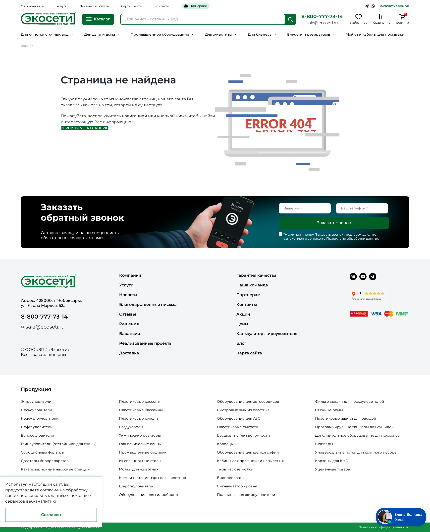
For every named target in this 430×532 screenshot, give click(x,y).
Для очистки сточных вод (44, 34)
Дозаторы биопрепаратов (45, 461)
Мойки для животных (138, 469)
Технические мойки (235, 469)
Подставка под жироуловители (246, 494)
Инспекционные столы (140, 461)
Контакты (162, 6)
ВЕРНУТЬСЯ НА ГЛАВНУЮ (85, 128)
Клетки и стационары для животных (152, 477)
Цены (242, 324)
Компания (130, 275)
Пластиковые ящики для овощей (345, 418)
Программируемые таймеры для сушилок (354, 427)
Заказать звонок (393, 6)
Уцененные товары (333, 469)
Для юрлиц (198, 6)
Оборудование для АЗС (238, 418)
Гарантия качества (256, 275)
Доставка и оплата (94, 6)
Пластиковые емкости (237, 427)
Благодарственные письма (148, 304)
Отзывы (127, 314)
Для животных (218, 34)
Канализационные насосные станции (55, 469)
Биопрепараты (230, 477)
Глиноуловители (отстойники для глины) (59, 444)
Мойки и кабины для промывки (375, 34)
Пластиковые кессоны (139, 401)
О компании (30, 6)
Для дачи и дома (99, 34)
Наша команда (252, 285)
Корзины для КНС (331, 461)
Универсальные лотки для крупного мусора (355, 452)
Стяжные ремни (330, 410)
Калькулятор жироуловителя (266, 333)
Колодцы (225, 444)
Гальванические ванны (140, 444)
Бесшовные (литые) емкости (243, 435)
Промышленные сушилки (143, 452)
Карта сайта (249, 353)
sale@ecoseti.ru (322, 22)
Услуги (61, 6)
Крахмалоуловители (40, 418)
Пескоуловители (36, 410)
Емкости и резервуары (308, 34)
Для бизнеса (259, 34)
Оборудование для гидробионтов (150, 494)
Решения (129, 324)
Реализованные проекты (145, 343)
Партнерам (248, 294)
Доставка (129, 353)
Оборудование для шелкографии (248, 452)
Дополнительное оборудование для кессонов (357, 435)
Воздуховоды (131, 427)
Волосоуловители (37, 435)
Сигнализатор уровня (237, 486)
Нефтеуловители (37, 427)
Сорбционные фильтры (42, 452)
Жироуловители (36, 401)
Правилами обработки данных (352, 238)
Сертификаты (131, 6)
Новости (128, 294)
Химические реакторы (140, 435)
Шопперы (324, 444)
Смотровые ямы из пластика (243, 410)
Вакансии (129, 333)
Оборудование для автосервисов (248, 401)
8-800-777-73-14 (322, 16)
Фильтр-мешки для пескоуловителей (349, 401)
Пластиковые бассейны (141, 410)
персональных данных (42, 495)
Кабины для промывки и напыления (250, 461)
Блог (241, 343)
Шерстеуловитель (136, 486)
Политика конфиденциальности (384, 527)
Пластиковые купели (138, 418)
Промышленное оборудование (160, 34)
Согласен (51, 514)
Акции (243, 314)
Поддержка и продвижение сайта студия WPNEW (60, 527)
